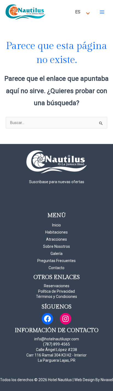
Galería (56, 253)
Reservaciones (56, 286)
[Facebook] (47, 318)
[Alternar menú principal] (102, 12)
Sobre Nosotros (56, 246)
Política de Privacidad (56, 291)
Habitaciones (56, 232)
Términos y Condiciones (56, 296)
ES (77, 12)
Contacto (56, 268)
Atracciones (56, 239)
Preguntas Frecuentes (56, 260)
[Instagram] (65, 318)
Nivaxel (107, 380)
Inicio (56, 225)
